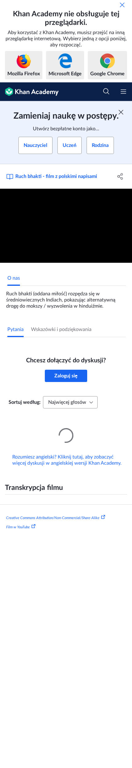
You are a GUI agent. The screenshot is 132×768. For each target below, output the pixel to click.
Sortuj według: (25, 402)
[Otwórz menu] (123, 91)
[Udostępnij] (120, 176)
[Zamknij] (122, 5)
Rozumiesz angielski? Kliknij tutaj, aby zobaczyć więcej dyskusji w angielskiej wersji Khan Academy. (67, 451)
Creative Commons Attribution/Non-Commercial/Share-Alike (52, 509)
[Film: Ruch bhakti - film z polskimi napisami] (66, 226)
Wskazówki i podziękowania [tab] (61, 329)
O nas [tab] (13, 278)
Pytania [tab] (15, 329)
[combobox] (70, 402)
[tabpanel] (66, 297)
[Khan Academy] (29, 92)
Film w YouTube (18, 518)
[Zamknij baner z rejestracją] (121, 112)
